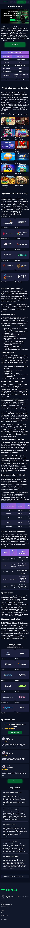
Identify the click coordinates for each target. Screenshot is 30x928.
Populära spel (3, 114)
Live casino (9, 114)
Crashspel (17, 114)
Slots (24, 114)
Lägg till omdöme (15, 732)
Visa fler (15, 781)
